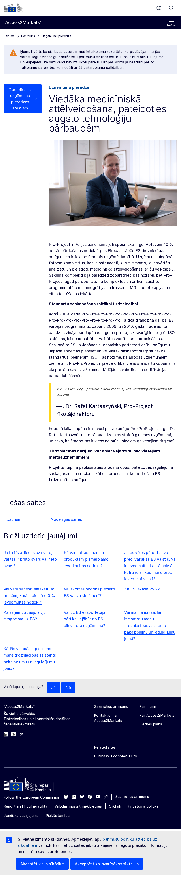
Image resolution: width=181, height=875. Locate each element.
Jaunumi (14, 519)
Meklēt (171, 8)
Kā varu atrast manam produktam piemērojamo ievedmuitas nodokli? (86, 559)
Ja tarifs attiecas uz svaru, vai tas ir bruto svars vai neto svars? (30, 559)
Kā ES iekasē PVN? (142, 589)
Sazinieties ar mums (132, 796)
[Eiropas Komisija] (13, 7)
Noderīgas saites (66, 519)
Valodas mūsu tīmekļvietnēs (78, 806)
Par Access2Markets (156, 715)
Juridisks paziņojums (21, 815)
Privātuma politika (143, 806)
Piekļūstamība (58, 815)
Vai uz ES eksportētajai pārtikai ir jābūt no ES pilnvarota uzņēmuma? (85, 619)
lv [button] (159, 8)
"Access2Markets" (19, 706)
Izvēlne (171, 25)
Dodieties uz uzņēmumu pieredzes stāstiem (20, 98)
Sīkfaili (115, 806)
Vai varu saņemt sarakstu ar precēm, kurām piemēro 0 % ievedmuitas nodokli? (29, 595)
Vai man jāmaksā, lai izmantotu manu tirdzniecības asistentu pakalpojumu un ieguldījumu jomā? (149, 625)
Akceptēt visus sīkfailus (42, 864)
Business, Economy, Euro (115, 756)
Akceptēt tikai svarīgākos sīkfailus (107, 864)
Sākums (9, 36)
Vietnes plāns (150, 724)
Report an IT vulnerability (25, 806)
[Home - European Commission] (36, 785)
